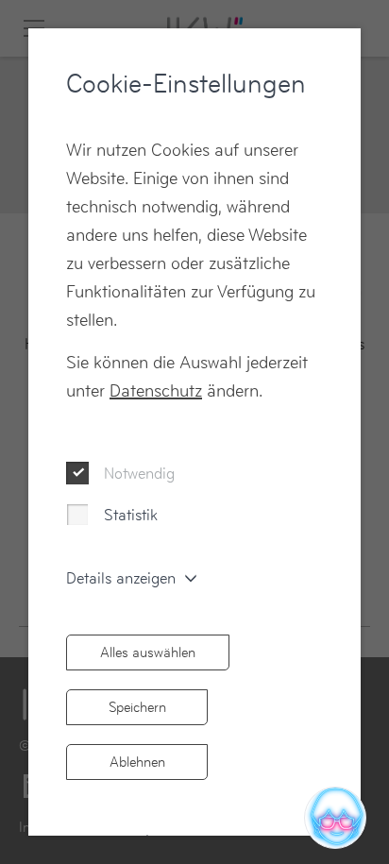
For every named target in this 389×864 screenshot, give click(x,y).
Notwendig (139, 473)
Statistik (131, 514)
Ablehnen (137, 761)
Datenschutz (156, 390)
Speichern (137, 707)
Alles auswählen (147, 652)
